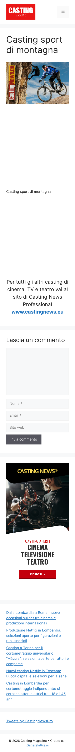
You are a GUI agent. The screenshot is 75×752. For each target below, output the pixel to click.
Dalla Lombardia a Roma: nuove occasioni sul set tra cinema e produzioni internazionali (33, 617)
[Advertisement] (37, 148)
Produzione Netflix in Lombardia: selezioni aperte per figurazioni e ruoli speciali (33, 635)
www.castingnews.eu (37, 312)
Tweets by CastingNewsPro (29, 721)
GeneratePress (37, 745)
